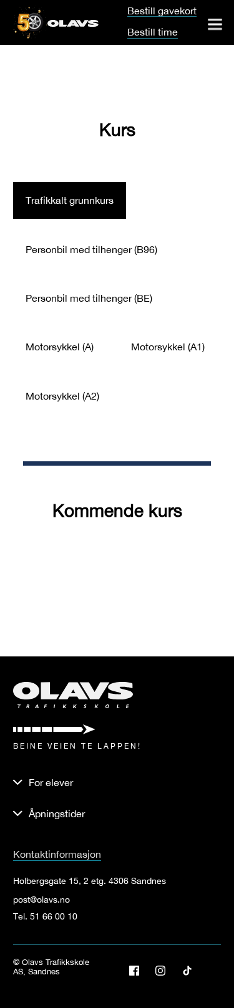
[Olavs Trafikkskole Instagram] (165, 971)
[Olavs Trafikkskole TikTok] (192, 971)
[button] (117, 813)
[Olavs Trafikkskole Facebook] (139, 971)
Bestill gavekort (162, 11)
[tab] (69, 200)
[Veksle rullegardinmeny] (215, 24)
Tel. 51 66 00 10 (45, 916)
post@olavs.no (41, 900)
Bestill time (152, 32)
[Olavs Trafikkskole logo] (73, 22)
